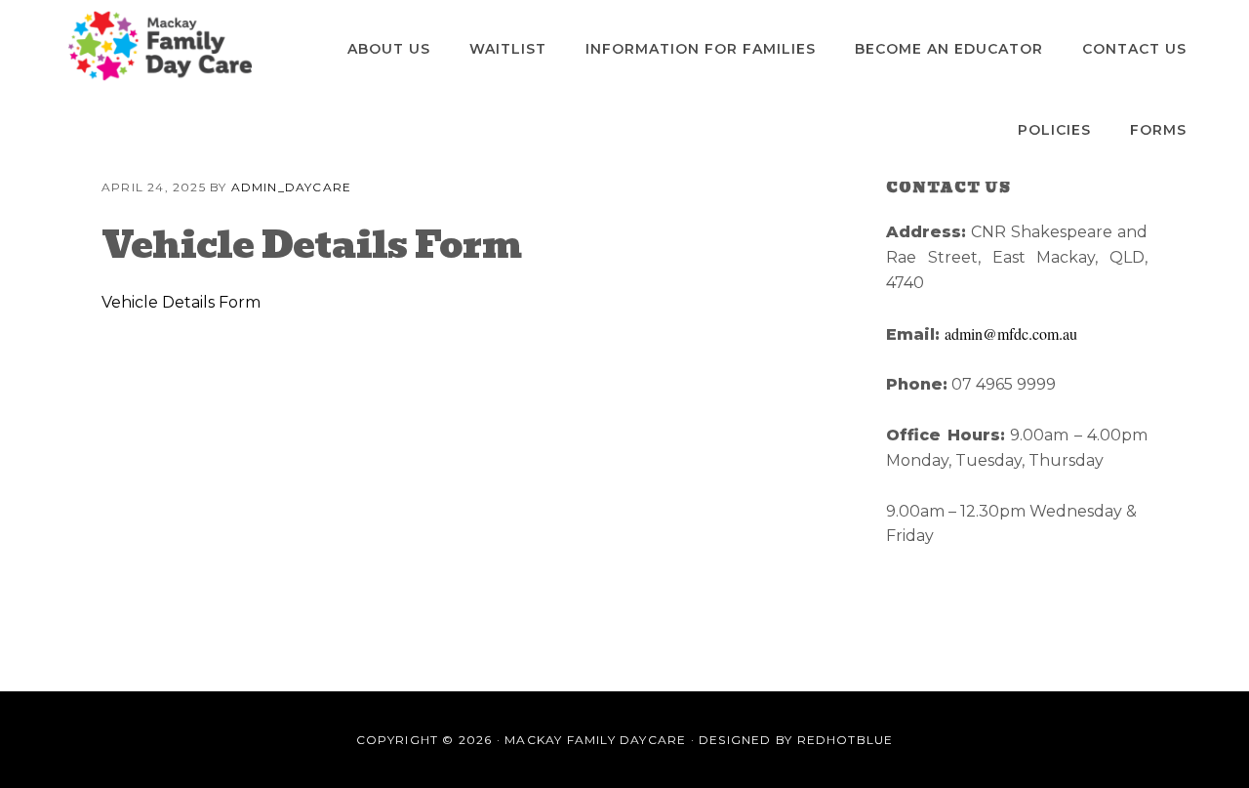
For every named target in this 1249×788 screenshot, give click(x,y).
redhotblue (845, 739)
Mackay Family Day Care (160, 46)
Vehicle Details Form (181, 302)
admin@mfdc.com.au (1011, 333)
